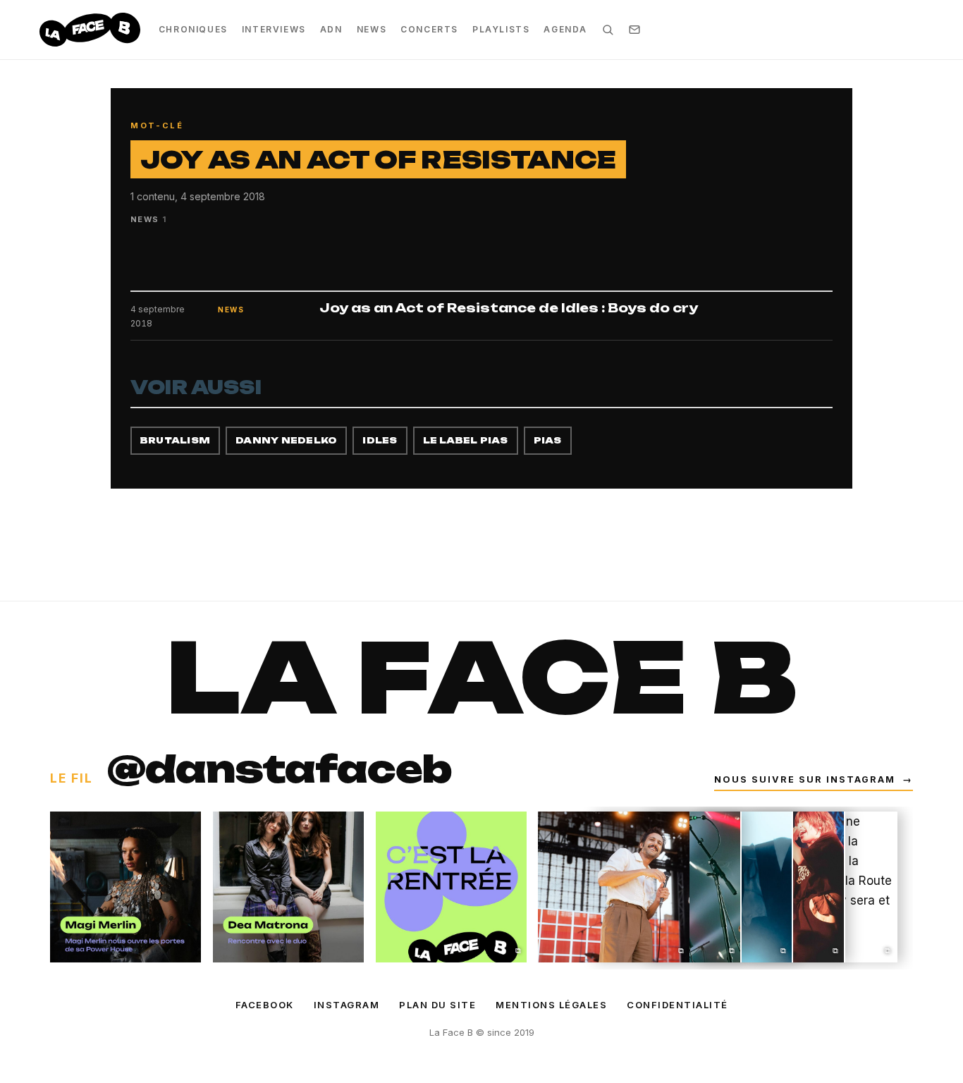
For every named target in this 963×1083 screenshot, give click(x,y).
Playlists (500, 29)
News (371, 29)
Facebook (264, 1004)
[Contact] (634, 29)
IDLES (379, 440)
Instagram (347, 1004)
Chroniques (193, 29)
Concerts (429, 29)
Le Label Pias (465, 440)
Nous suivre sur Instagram (813, 779)
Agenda (565, 29)
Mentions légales (551, 1004)
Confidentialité (677, 1004)
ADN (331, 29)
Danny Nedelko (286, 440)
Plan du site (437, 1004)
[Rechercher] (607, 29)
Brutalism (175, 440)
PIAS (548, 440)
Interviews (274, 29)
